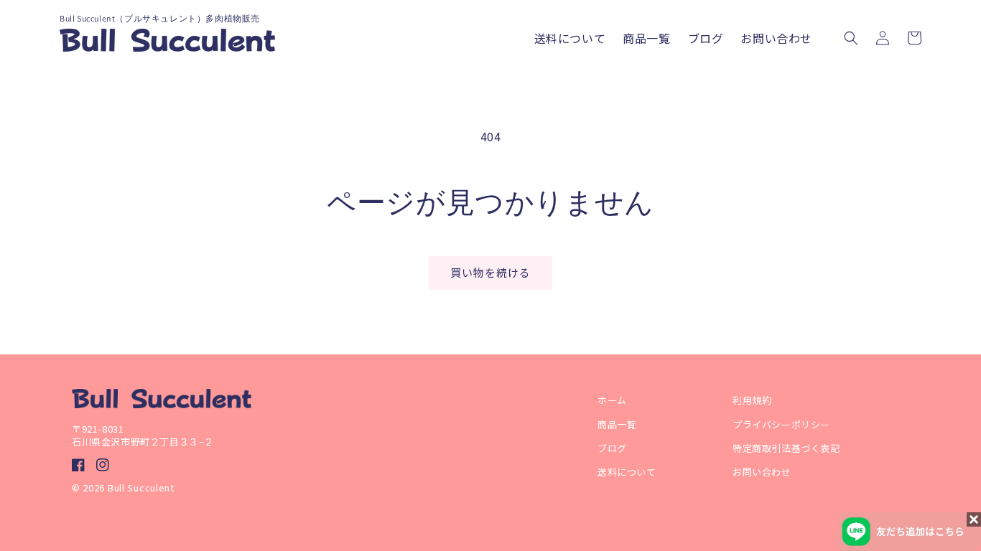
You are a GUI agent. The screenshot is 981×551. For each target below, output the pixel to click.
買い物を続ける (490, 272)
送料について (627, 472)
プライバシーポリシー (781, 424)
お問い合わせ (762, 472)
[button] (851, 38)
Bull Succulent (141, 487)
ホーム (612, 400)
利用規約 (752, 400)
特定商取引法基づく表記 (791, 448)
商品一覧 (617, 424)
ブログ (612, 448)
